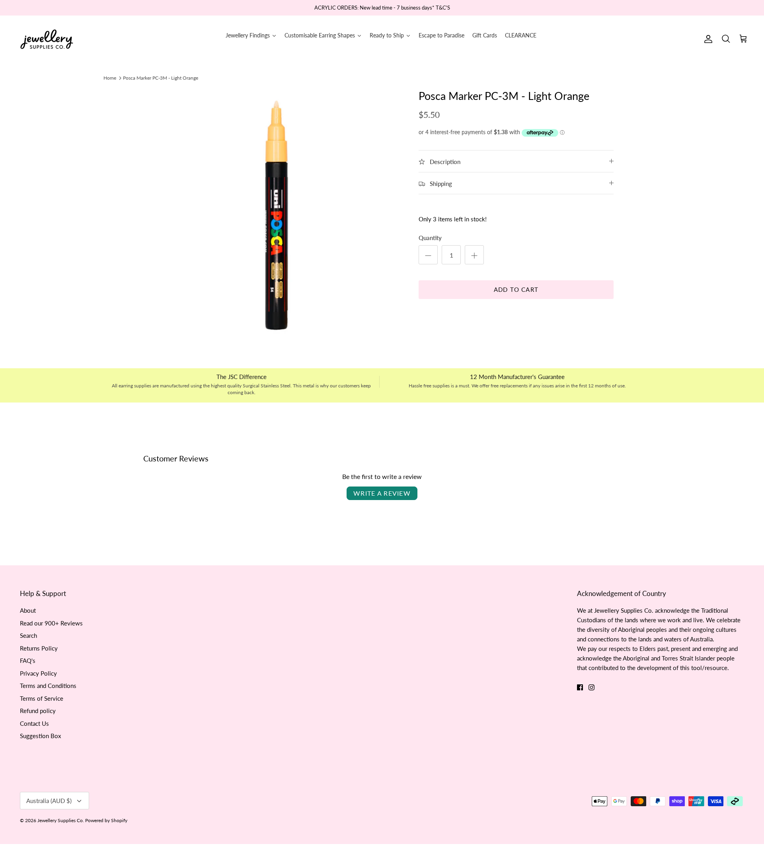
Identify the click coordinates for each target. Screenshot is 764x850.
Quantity (430, 237)
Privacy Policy (38, 673)
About (28, 610)
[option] (275, 215)
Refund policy (38, 710)
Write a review (382, 493)
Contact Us (34, 723)
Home (109, 78)
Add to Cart (516, 289)
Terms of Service (41, 698)
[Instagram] (591, 687)
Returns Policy (39, 648)
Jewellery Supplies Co (60, 820)
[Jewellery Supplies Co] (47, 39)
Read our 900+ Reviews (51, 623)
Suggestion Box (40, 735)
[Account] (706, 39)
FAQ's (27, 660)
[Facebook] (580, 687)
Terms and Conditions (48, 685)
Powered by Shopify (106, 820)
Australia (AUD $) (49, 800)
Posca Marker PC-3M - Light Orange (160, 78)
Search (28, 635)
